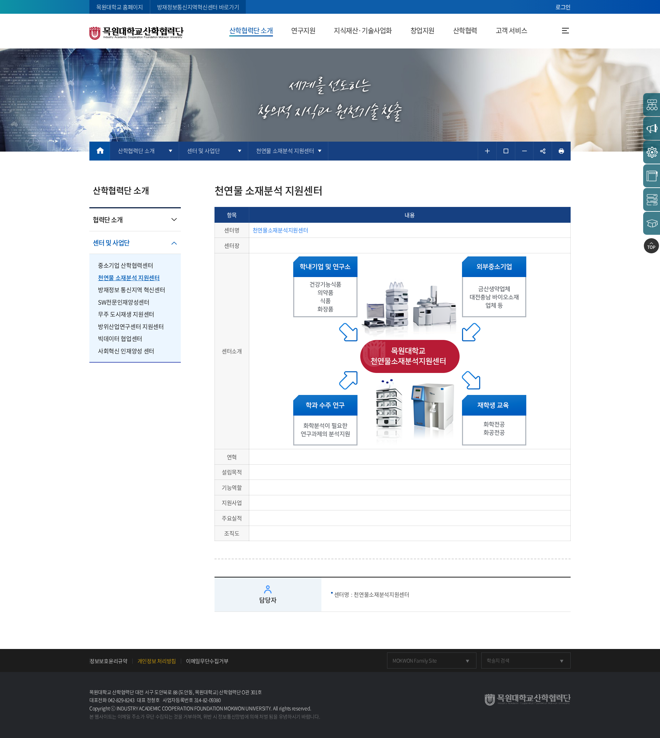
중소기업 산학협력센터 (125, 265)
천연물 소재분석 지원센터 (129, 277)
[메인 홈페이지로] (136, 32)
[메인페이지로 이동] (100, 151)
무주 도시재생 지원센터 (126, 314)
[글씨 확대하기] (487, 151)
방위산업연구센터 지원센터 (131, 326)
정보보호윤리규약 (109, 661)
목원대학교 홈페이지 (119, 7)
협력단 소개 (108, 219)
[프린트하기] (561, 151)
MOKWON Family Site (415, 660)
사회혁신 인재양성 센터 (126, 350)
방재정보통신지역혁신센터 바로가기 (198, 7)
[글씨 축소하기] (524, 151)
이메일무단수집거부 (207, 661)
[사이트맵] (565, 30)
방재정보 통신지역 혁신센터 (131, 289)
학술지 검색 (498, 660)
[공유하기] (542, 151)
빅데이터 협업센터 (120, 338)
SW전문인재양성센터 (124, 302)
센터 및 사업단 (111, 242)
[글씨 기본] (505, 151)
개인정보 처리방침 (157, 661)
